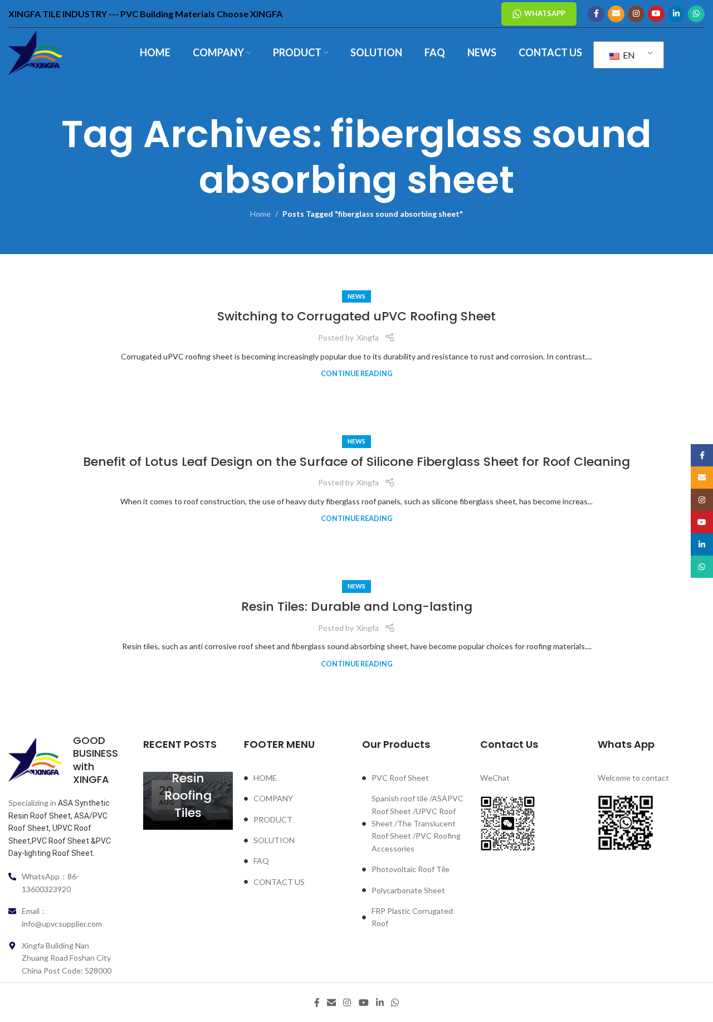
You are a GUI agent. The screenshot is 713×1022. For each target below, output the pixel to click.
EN (628, 55)
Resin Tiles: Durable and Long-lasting (356, 606)
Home (260, 213)
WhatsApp (544, 13)
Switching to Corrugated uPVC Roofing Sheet (356, 316)
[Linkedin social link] (676, 14)
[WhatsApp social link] (696, 14)
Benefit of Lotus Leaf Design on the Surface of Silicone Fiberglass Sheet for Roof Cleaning (356, 461)
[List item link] (297, 778)
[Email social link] (616, 14)
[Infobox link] (61, 760)
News (356, 296)
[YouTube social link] (656, 14)
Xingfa (367, 337)
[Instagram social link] (636, 14)
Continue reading (357, 373)
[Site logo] (35, 52)
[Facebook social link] (596, 14)
